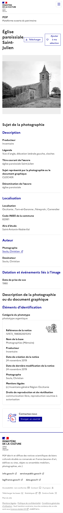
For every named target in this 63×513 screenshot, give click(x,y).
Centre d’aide (48, 493)
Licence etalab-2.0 (18, 509)
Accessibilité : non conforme (14, 488)
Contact (34, 488)
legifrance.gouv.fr (11, 479)
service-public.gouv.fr (30, 473)
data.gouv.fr (32, 479)
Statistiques (30, 493)
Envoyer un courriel (30, 419)
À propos (46, 488)
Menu (59, 4)
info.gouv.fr (8, 473)
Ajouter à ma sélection (54, 40)
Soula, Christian (11, 251)
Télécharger (35, 39)
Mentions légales (9, 503)
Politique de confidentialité (29, 503)
